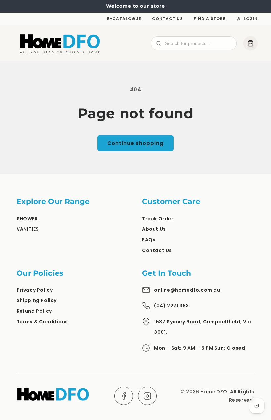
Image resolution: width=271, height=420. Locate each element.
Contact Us (167, 18)
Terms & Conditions (42, 321)
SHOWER (27, 218)
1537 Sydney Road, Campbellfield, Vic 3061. (202, 326)
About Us (154, 229)
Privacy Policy (35, 290)
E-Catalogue (124, 18)
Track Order (158, 218)
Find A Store (210, 18)
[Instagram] (147, 396)
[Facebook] (123, 396)
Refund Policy (34, 311)
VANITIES (28, 229)
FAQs (148, 239)
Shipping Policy (37, 300)
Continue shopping (135, 143)
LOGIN (251, 18)
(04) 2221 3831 (172, 305)
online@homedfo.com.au (187, 290)
